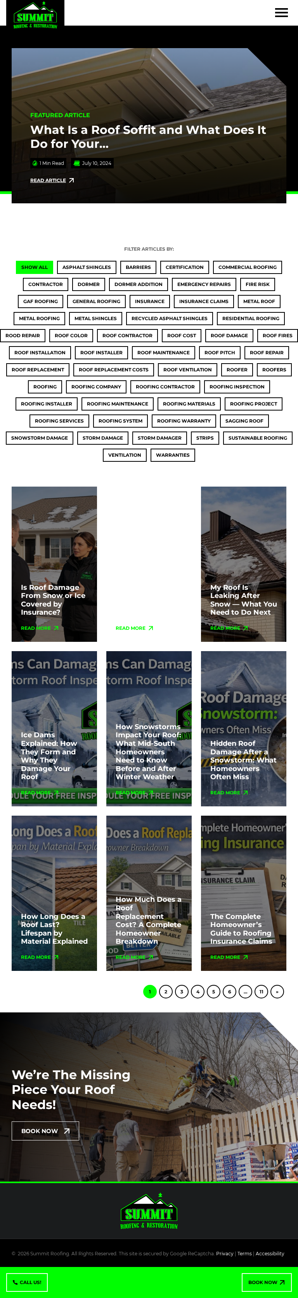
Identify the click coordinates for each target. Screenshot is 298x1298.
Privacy (225, 1253)
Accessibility (270, 1253)
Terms (244, 1253)
